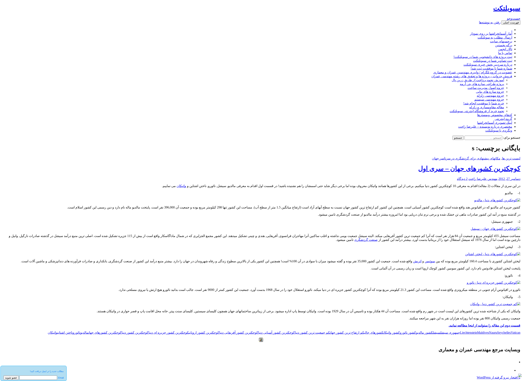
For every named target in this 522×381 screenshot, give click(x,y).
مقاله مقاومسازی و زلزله (486, 107)
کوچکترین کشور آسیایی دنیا (276, 332)
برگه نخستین (503, 45)
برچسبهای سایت (501, 41)
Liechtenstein (468, 332)
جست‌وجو (513, 18)
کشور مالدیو (424, 332)
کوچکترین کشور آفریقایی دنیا (238, 332)
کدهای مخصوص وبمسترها (494, 115)
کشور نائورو (408, 332)
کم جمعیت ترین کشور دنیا (312, 332)
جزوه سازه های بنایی (490, 91)
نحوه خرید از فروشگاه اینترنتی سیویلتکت (477, 111)
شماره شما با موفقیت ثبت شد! (491, 68)
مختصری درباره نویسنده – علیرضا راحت (485, 126)
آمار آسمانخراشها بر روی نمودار (491, 33)
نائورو (76, 332)
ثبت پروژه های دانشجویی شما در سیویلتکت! (482, 57)
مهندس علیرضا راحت (483, 179)
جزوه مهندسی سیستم (489, 99)
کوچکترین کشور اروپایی (204, 332)
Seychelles (504, 332)
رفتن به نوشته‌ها (490, 22)
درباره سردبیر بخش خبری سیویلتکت (487, 64)
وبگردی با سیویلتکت (498, 130)
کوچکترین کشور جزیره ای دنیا (168, 332)
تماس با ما (505, 53)
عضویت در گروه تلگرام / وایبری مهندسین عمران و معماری (472, 72)
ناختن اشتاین (65, 332)
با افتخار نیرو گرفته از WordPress (498, 377)
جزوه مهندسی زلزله (490, 95)
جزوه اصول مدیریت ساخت (486, 88)
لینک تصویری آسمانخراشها (494, 122)
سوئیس (430, 261)
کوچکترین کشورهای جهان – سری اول (469, 168)
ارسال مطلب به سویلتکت (495, 37)
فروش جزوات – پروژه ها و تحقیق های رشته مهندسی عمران (471, 76)
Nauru (493, 332)
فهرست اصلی (511, 22)
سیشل (436, 332)
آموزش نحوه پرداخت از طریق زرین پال (478, 80)
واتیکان (181, 186)
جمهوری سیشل (450, 332)
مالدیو (84, 332)
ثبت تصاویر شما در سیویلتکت (492, 60)
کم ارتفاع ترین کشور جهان (347, 332)
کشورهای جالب (373, 332)
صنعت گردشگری (366, 239)
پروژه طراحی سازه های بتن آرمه (482, 84)
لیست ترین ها (511, 158)
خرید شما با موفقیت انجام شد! (483, 103)
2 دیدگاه (462, 179)
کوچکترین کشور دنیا (135, 332)
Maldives (483, 332)
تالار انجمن (505, 49)
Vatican (515, 332)
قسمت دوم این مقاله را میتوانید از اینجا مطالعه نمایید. (484, 325)
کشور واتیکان (391, 332)
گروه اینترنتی (503, 119)
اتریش (417, 261)
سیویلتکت (506, 8)
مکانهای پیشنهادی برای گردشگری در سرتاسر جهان (466, 158)
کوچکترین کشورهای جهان (105, 332)
